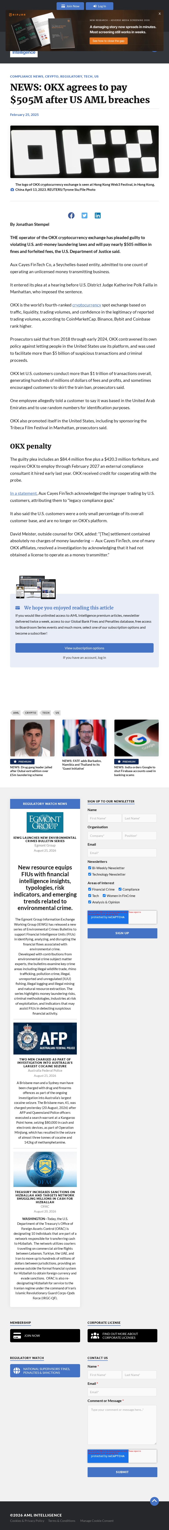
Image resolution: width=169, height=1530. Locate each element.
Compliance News (26, 76)
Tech (88, 76)
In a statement (23, 493)
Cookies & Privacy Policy (27, 1521)
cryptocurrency (86, 305)
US (96, 76)
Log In (102, 6)
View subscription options (84, 648)
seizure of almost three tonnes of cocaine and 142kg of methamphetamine (47, 1137)
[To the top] (154, 1501)
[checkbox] (122, 872)
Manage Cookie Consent (97, 1521)
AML (16, 712)
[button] (71, 215)
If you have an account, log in (84, 657)
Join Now (72, 6)
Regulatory (71, 76)
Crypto (52, 76)
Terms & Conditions (61, 1521)
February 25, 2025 (24, 114)
